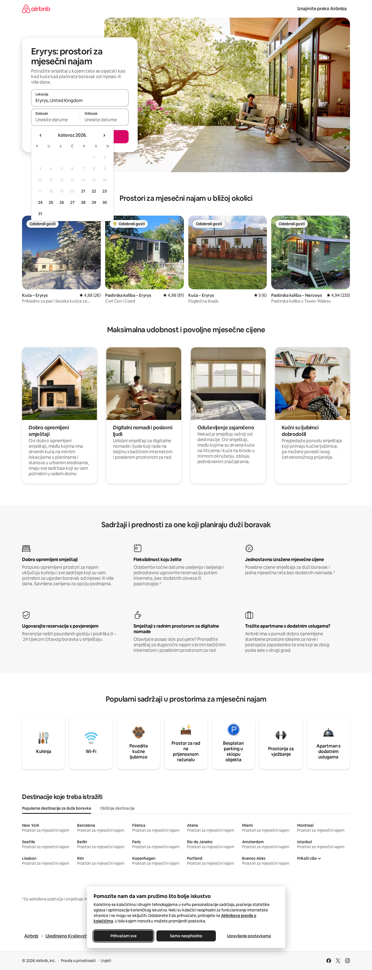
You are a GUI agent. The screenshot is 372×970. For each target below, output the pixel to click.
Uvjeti (106, 960)
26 (61, 202)
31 (40, 213)
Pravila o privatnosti (78, 960)
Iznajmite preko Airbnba (322, 9)
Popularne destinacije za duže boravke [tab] (56, 808)
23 (104, 191)
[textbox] (55, 119)
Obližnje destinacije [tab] (117, 808)
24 (40, 202)
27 (72, 202)
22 (94, 191)
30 (104, 202)
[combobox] (80, 100)
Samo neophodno (186, 935)
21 (83, 191)
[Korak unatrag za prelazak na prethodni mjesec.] (40, 135)
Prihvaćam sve (123, 935)
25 (51, 202)
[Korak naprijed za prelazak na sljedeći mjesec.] (104, 135)
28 (83, 202)
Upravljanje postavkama (249, 935)
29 (94, 202)
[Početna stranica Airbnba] (36, 8)
